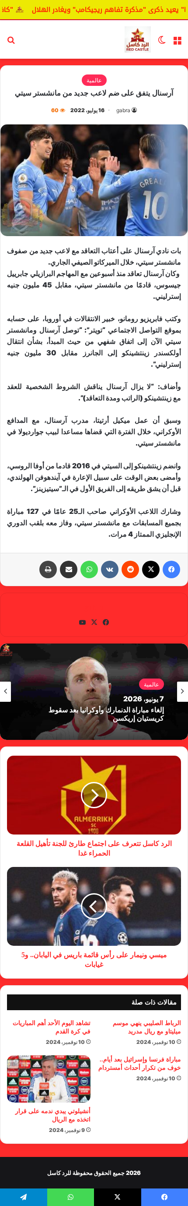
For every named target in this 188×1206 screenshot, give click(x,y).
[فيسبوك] (171, 569)
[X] (151, 569)
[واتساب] (89, 569)
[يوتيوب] (82, 622)
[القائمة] (177, 43)
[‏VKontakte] (109, 569)
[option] (94, 692)
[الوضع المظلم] (161, 43)
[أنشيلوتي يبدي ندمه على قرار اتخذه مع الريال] (49, 1079)
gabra (123, 110)
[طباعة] (48, 569)
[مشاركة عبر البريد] (68, 569)
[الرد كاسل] (138, 39)
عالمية (94, 80)
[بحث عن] (11, 43)
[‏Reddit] (130, 569)
